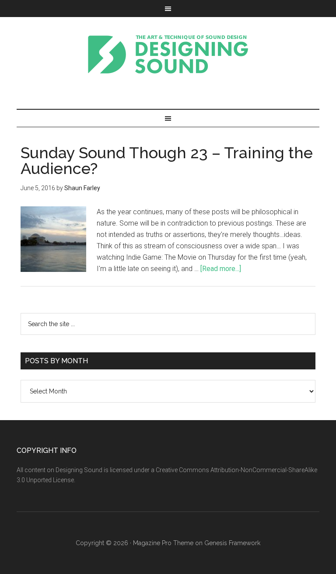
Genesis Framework (232, 542)
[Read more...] (220, 268)
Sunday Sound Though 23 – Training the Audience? (167, 160)
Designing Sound (168, 54)
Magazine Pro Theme (163, 542)
